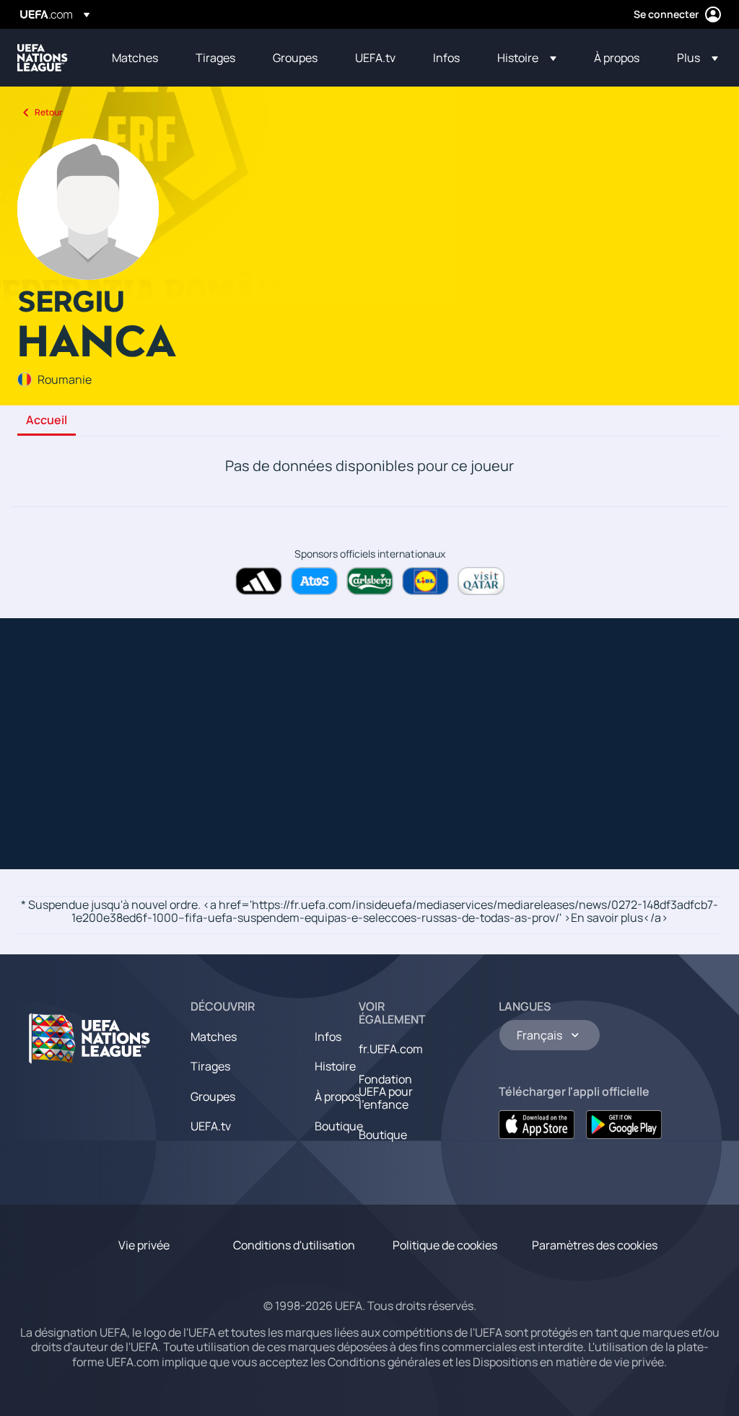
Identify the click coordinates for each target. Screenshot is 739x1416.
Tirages (210, 1066)
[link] (134, 57)
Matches (214, 1037)
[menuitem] (135, 57)
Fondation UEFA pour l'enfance (386, 1091)
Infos (328, 1037)
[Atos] (314, 581)
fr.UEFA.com (391, 1049)
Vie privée (144, 1245)
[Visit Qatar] (481, 581)
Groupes (213, 1096)
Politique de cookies (445, 1245)
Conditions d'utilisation (294, 1245)
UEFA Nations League (42, 57)
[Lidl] (425, 581)
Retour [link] (49, 112)
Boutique (339, 1126)
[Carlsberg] (369, 581)
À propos (337, 1096)
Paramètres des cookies (594, 1245)
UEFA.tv (211, 1126)
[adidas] (258, 581)
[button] (527, 57)
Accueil (46, 420)
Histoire (335, 1066)
